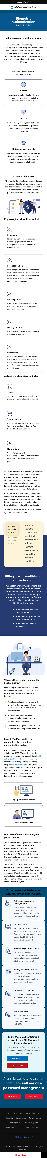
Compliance (21, 1118)
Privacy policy (35, 1118)
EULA (20, 1113)
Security (9, 1118)
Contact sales (23, 1127)
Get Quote (33, 1096)
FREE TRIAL (20, 1155)
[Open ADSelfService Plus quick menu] (44, 1155)
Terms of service (32, 1113)
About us (11, 1113)
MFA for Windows (19, 765)
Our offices (37, 1127)
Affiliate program (30, 1123)
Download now (17, 1065)
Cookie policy (14, 1123)
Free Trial (12, 1096)
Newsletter (10, 1127)
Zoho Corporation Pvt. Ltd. (23, 1146)
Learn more (15, 1059)
